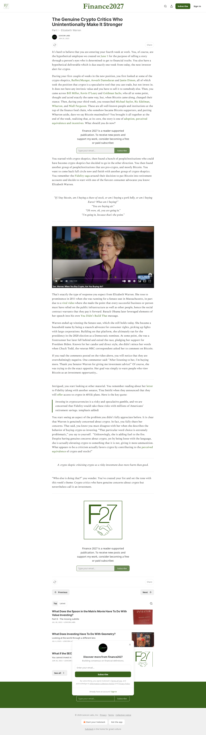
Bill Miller (73, 93)
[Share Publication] (171, 6)
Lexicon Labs (64, 36)
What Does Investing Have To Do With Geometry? (84, 634)
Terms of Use (116, 681)
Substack (89, 729)
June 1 (104, 56)
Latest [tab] (62, 603)
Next (145, 592)
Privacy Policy (124, 683)
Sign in (197, 6)
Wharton (57, 106)
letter (149, 386)
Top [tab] (55, 603)
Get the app (116, 722)
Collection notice (123, 715)
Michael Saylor (124, 102)
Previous (62, 592)
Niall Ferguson (77, 106)
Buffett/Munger (80, 80)
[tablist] (59, 603)
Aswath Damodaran (102, 80)
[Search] (165, 6)
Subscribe (183, 6)
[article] (103, 618)
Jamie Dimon (127, 80)
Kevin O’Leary (88, 93)
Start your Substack (95, 722)
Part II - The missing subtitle (65, 618)
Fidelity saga (82, 176)
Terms (111, 715)
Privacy (103, 715)
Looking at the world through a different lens (73, 637)
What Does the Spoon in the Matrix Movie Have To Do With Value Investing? (89, 613)
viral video (68, 303)
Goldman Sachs (112, 93)
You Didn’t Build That (94, 316)
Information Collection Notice (102, 683)
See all (57, 673)
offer (60, 395)
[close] (130, 644)
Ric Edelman (141, 102)
